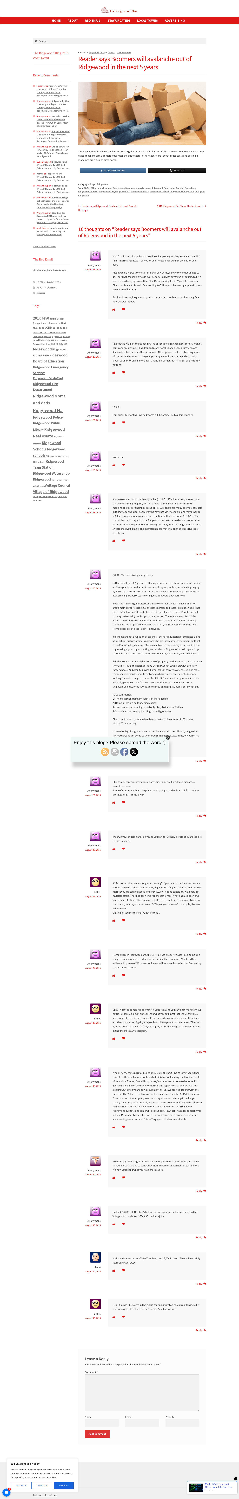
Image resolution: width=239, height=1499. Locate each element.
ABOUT (73, 20)
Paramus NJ (38, 344)
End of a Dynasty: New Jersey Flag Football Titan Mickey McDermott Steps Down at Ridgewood (53, 151)
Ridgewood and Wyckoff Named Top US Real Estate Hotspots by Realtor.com (53, 165)
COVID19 (46, 332)
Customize (21, 1485)
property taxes (142, 188)
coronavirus (60, 327)
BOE (44, 327)
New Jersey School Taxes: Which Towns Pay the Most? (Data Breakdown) (52, 231)
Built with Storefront (45, 1495)
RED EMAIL (92, 20)
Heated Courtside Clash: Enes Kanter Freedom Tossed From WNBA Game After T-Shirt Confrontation (53, 121)
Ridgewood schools (159, 191)
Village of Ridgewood (51, 491)
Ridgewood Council (88, 191)
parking (47, 344)
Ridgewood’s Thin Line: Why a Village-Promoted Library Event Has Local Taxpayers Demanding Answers (52, 90)
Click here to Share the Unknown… (50, 270)
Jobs (35, 340)
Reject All (42, 1485)
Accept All (63, 1485)
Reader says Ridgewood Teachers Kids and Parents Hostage (107, 208)
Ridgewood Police (140, 191)
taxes (53, 480)
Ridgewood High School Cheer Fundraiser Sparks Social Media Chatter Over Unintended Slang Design (53, 202)
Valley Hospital (39, 486)
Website (170, 1417)
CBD (49, 327)
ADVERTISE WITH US (47, 287)
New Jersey (44, 340)
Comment (91, 1372)
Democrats (56, 332)
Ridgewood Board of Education (179, 188)
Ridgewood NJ (122, 191)
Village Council (58, 485)
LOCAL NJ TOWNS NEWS (49, 282)
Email (128, 1417)
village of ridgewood (98, 184)
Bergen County (57, 318)
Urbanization (62, 480)
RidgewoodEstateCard (48, 378)
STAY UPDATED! (118, 20)
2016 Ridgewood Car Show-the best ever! (179, 206)
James (111, 52)
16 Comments (124, 52)
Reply (199, 322)
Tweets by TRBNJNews (44, 246)
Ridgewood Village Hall (182, 191)
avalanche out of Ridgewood (109, 188)
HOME (56, 20)
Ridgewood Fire (106, 191)
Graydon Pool (45, 337)
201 (92, 188)
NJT (52, 340)
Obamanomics (61, 340)
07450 (86, 188)
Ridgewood (157, 188)
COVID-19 (37, 333)
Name (88, 1417)
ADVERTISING (175, 20)
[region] (42, 1475)
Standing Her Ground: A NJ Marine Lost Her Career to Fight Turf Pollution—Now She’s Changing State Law (53, 217)
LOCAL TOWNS (147, 20)
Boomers (129, 188)
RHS (65, 344)
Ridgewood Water (47, 473)
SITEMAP (41, 293)
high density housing (61, 336)
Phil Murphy (57, 343)
